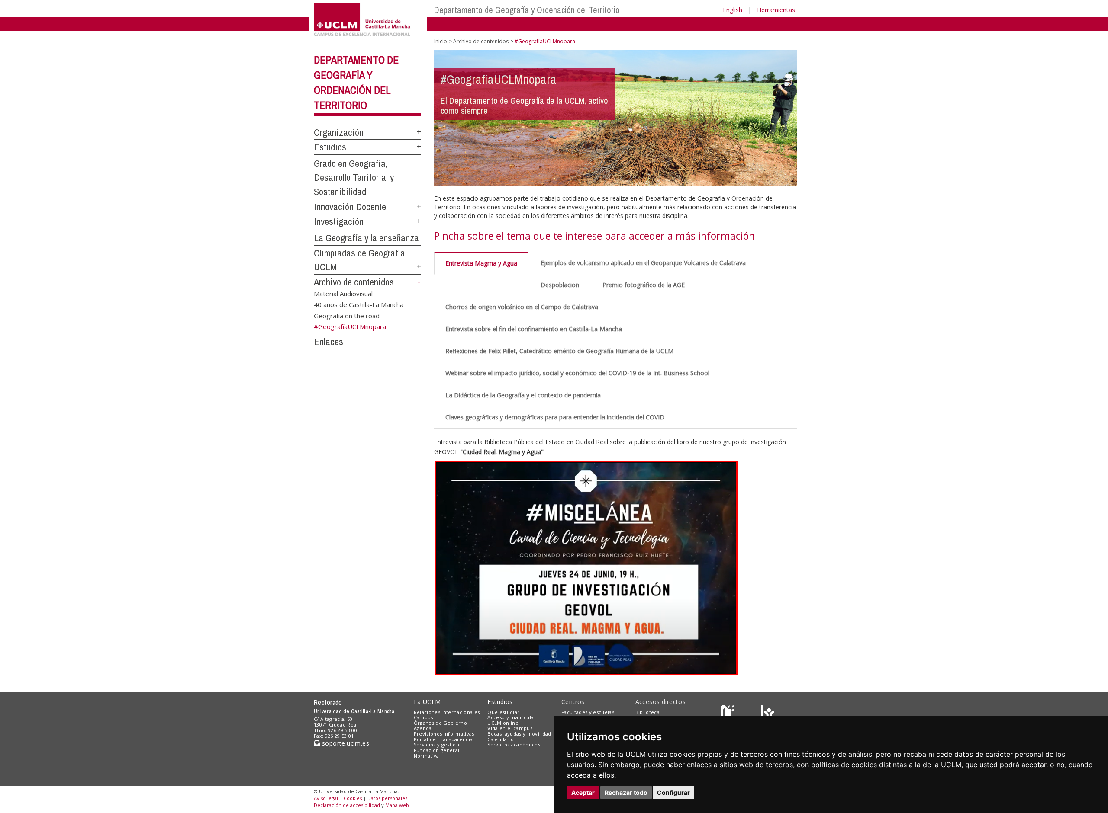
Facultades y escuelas (587, 712)
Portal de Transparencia (443, 739)
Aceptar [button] (583, 792)
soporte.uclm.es (344, 743)
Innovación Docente (350, 206)
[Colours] (767, 714)
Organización (339, 132)
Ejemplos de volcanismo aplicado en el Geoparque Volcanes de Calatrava (643, 263)
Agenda (423, 728)
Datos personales (387, 798)
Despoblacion (560, 285)
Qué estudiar (503, 712)
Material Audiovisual (343, 293)
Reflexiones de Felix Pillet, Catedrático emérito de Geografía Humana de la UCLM (559, 351)
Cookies (353, 798)
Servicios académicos (513, 744)
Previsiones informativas (444, 733)
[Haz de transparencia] (729, 714)
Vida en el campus (509, 728)
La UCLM (427, 702)
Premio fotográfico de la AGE (643, 285)
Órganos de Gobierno (440, 723)
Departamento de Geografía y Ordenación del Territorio (527, 10)
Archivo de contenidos (354, 281)
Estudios (330, 147)
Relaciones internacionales (447, 712)
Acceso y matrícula (510, 717)
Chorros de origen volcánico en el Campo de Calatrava (521, 307)
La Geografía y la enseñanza (366, 237)
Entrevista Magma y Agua (481, 263)
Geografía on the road (347, 315)
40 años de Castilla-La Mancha (358, 304)
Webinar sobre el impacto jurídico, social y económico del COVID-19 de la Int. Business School (577, 373)
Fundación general (437, 750)
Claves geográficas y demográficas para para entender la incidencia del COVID (554, 417)
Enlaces (328, 341)
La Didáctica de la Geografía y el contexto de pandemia (523, 395)
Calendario (500, 739)
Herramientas (776, 10)
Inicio (440, 41)
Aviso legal (326, 798)
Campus (423, 717)
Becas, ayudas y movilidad (519, 733)
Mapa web (397, 805)
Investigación (339, 221)
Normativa (426, 755)
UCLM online (503, 723)
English (732, 10)
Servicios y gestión (436, 744)
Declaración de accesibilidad (347, 805)
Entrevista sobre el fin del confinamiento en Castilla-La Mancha (533, 329)
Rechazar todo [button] (626, 792)
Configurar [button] (673, 792)
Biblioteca (647, 712)
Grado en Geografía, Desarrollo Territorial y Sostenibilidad (354, 177)
